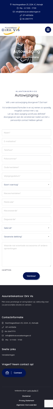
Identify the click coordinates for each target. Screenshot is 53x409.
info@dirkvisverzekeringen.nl (27, 12)
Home (17, 57)
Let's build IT (32, 390)
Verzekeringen (8, 355)
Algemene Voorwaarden (26, 405)
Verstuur (31, 276)
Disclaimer (26, 396)
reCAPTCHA (6, 270)
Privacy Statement (26, 400)
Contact (18, 372)
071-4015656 (27, 15)
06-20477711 (27, 19)
